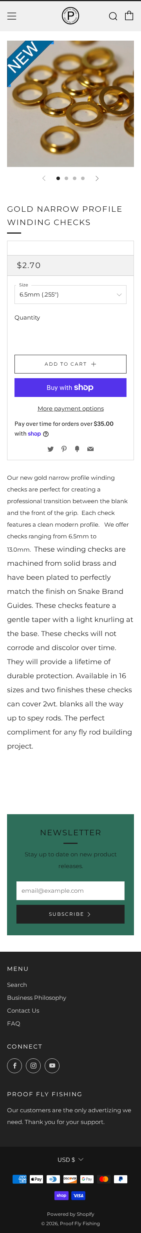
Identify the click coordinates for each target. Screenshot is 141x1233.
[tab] (58, 178)
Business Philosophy (36, 997)
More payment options (71, 408)
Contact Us (23, 1010)
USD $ (66, 1159)
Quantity (27, 317)
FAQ (13, 1023)
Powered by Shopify (70, 1214)
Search (17, 984)
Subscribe (66, 914)
